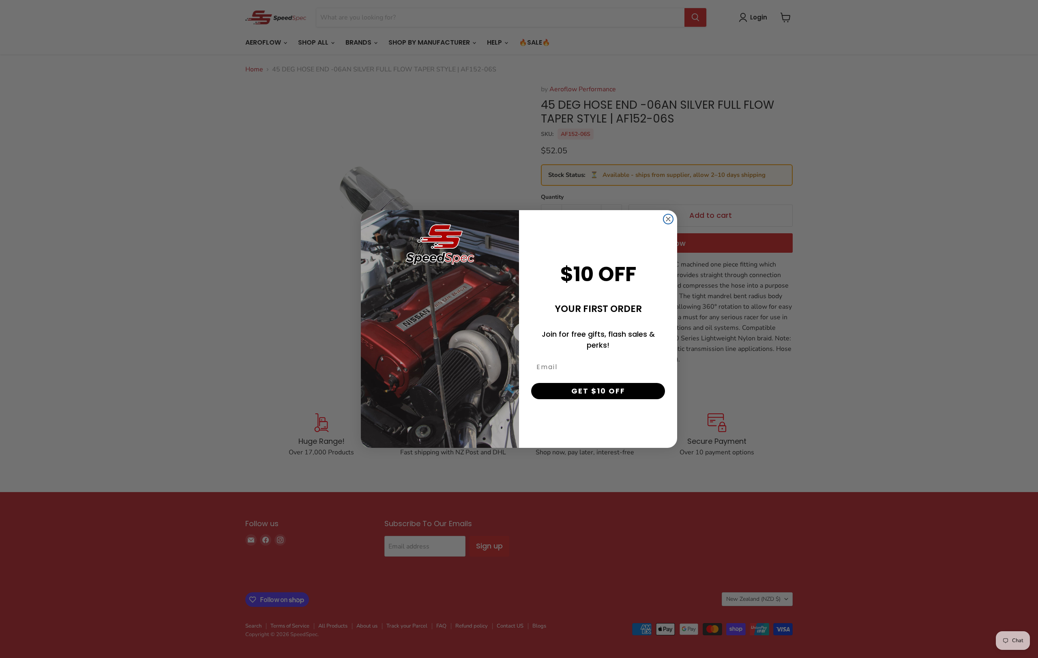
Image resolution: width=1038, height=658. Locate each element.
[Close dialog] (668, 219)
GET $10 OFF (598, 391)
